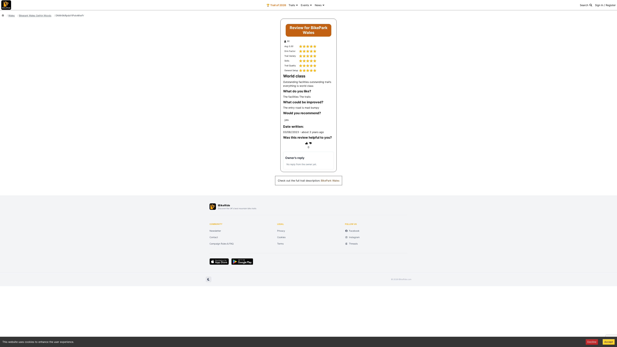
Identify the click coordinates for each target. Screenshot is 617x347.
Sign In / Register (605, 5)
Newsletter (215, 230)
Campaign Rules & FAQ (222, 243)
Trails (292, 5)
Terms (280, 243)
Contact (214, 237)
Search (584, 5)
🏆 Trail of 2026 (276, 5)
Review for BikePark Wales (308, 30)
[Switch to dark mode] (208, 279)
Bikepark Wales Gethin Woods (35, 15)
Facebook (354, 230)
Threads (353, 243)
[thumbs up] (306, 143)
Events (305, 5)
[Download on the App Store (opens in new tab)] (219, 261)
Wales (11, 15)
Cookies (281, 237)
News (318, 5)
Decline (591, 341)
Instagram (354, 237)
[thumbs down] (310, 143)
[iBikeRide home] (212, 206)
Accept (608, 341)
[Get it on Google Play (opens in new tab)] (242, 261)
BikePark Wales (330, 180)
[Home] (3, 15)
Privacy (281, 230)
